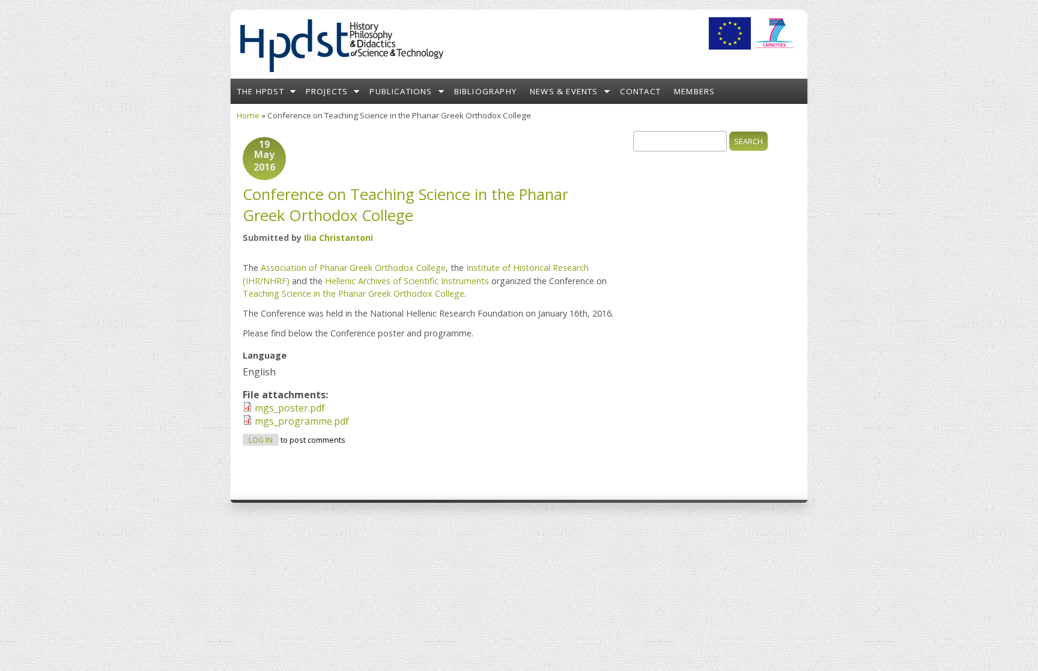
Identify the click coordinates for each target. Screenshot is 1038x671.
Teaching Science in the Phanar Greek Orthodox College (353, 293)
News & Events (564, 91)
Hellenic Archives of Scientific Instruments (407, 281)
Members (694, 91)
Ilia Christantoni (338, 237)
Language (265, 355)
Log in (261, 440)
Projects (327, 91)
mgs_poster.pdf (290, 407)
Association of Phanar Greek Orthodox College (353, 267)
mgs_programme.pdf (302, 421)
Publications (400, 91)
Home (248, 115)
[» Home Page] (341, 72)
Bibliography (485, 91)
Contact (640, 91)
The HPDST (260, 91)
